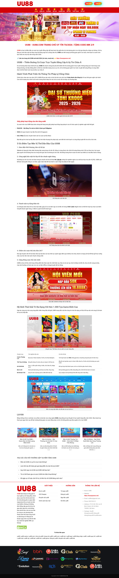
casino (48, 11)
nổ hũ (69, 11)
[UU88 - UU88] (25, 3)
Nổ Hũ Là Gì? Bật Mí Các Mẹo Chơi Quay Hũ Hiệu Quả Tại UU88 (93, 441)
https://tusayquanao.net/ (63, 58)
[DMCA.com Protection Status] (22, 527)
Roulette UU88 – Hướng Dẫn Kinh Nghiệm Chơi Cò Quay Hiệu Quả (71, 441)
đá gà (55, 11)
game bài (62, 11)
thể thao (75, 11)
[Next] (114, 27)
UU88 (36, 11)
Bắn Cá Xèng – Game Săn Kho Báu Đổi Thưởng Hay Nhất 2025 (28, 441)
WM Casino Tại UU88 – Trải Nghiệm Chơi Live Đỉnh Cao (49, 440)
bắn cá (42, 11)
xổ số (83, 11)
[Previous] (4, 27)
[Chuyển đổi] (18, 462)
